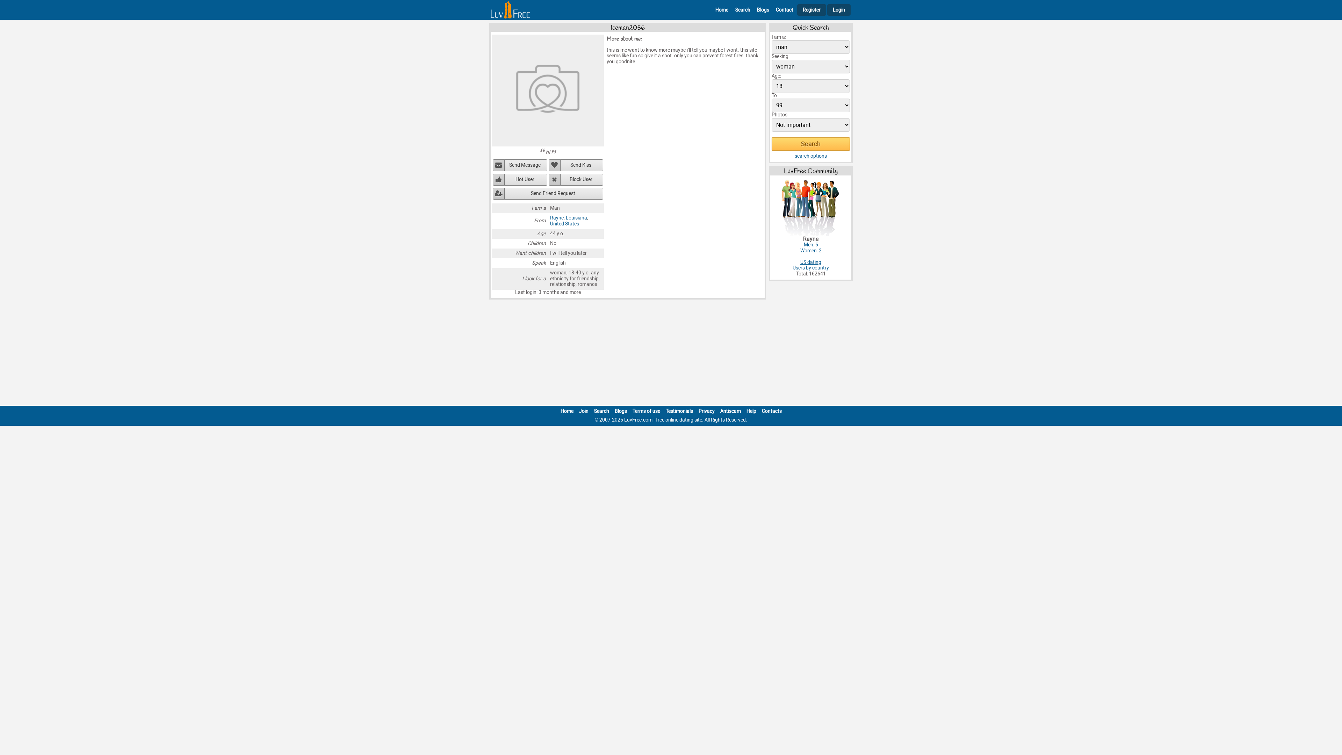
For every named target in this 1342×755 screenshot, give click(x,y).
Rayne (557, 218)
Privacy (707, 411)
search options (811, 156)
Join (584, 411)
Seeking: (780, 56)
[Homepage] (510, 10)
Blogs (763, 10)
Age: (776, 76)
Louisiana (576, 218)
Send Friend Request (553, 193)
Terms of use (646, 411)
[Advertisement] (671, 354)
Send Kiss (580, 165)
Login (839, 10)
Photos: (780, 115)
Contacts (772, 411)
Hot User (524, 179)
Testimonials (679, 411)
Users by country (811, 268)
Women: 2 (811, 251)
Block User (581, 179)
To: (775, 96)
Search (742, 10)
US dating (810, 262)
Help (751, 411)
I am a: (779, 37)
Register (812, 10)
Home (721, 10)
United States (564, 224)
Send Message (525, 165)
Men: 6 (811, 245)
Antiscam (730, 411)
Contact (784, 10)
